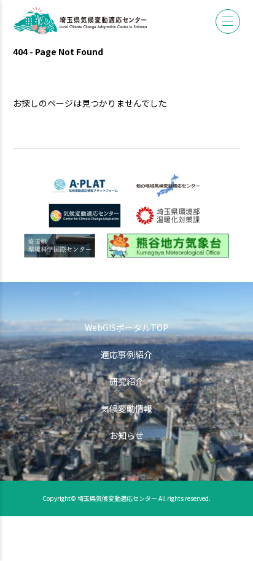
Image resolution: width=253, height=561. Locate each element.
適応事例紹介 (126, 354)
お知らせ (126, 435)
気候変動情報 (126, 408)
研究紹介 (126, 381)
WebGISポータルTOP (126, 327)
